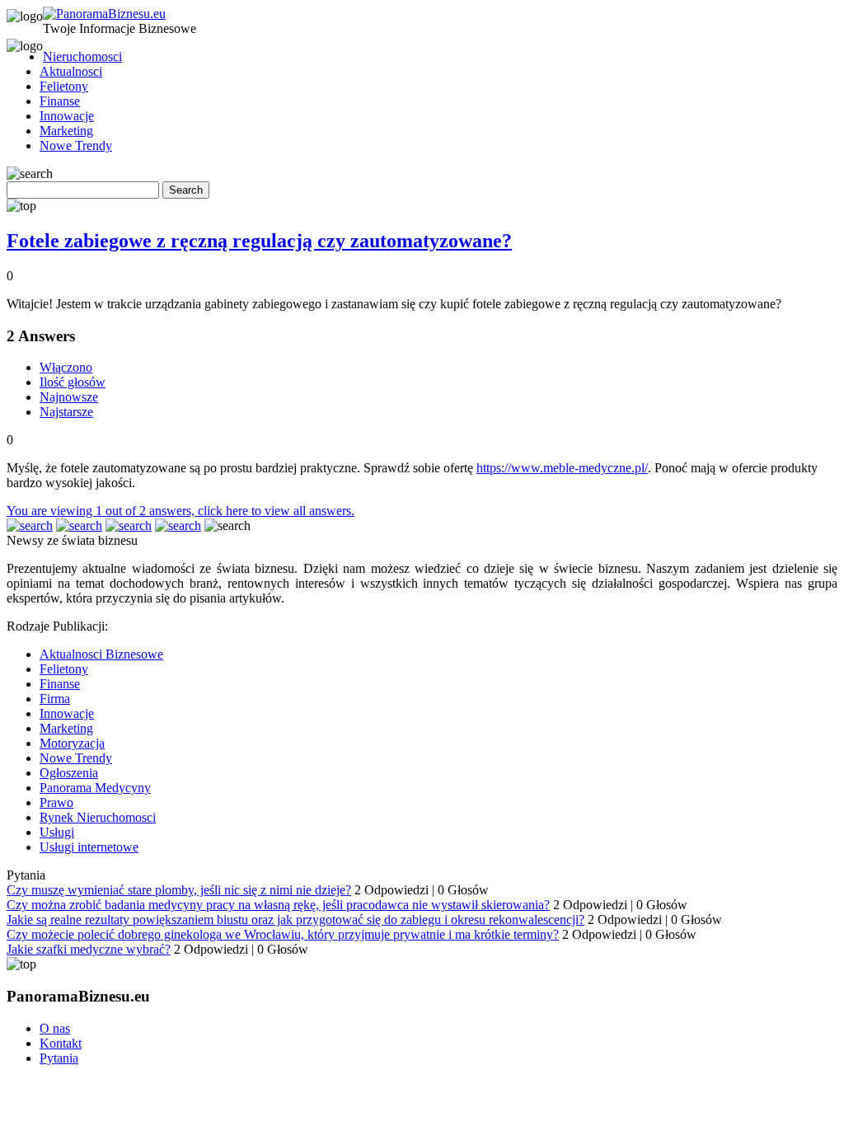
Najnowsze (69, 397)
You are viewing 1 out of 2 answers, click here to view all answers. (180, 511)
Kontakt (61, 1043)
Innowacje (67, 116)
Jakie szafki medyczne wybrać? (89, 949)
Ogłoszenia (69, 773)
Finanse (60, 101)
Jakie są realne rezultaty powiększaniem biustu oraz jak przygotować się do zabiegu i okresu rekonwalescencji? (295, 920)
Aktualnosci (71, 71)
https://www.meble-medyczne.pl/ (562, 468)
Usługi (57, 832)
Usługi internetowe (89, 847)
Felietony (64, 86)
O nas (55, 1028)
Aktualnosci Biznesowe (101, 654)
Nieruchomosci (82, 56)
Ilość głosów (73, 382)
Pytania (59, 1058)
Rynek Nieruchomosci (98, 817)
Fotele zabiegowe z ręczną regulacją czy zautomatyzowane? (259, 240)
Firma (55, 699)
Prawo (56, 802)
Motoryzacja (72, 743)
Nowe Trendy (76, 145)
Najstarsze (66, 412)
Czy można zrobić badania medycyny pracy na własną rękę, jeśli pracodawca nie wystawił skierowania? (278, 905)
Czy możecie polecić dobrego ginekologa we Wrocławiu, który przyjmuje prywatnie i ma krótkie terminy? (283, 934)
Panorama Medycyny (95, 788)
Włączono (66, 367)
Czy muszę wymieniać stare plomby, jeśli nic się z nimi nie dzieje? (179, 890)
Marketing (66, 131)
